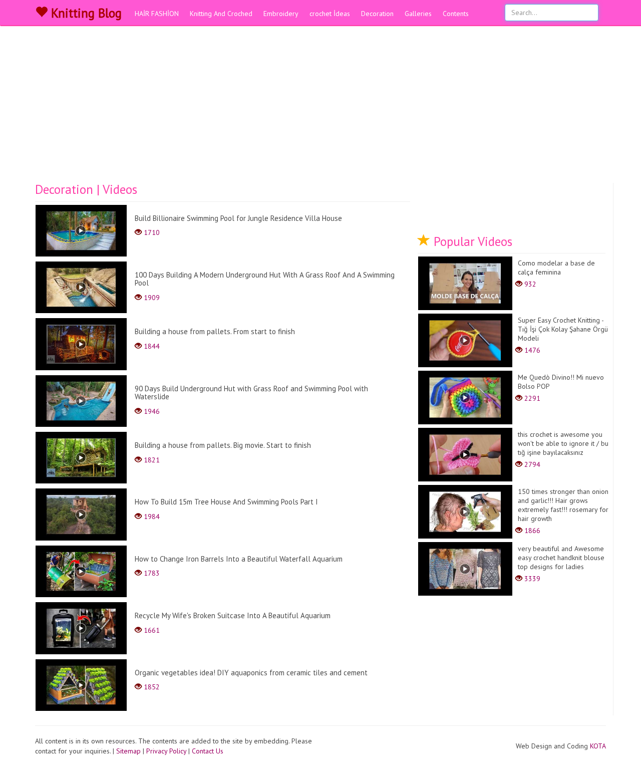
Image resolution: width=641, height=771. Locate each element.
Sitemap (128, 750)
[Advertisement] (320, 108)
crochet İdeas (329, 13)
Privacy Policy (166, 750)
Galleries (418, 13)
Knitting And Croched (221, 13)
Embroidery (280, 13)
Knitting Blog (85, 13)
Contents (456, 13)
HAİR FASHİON (157, 13)
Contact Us (207, 750)
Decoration (377, 13)
